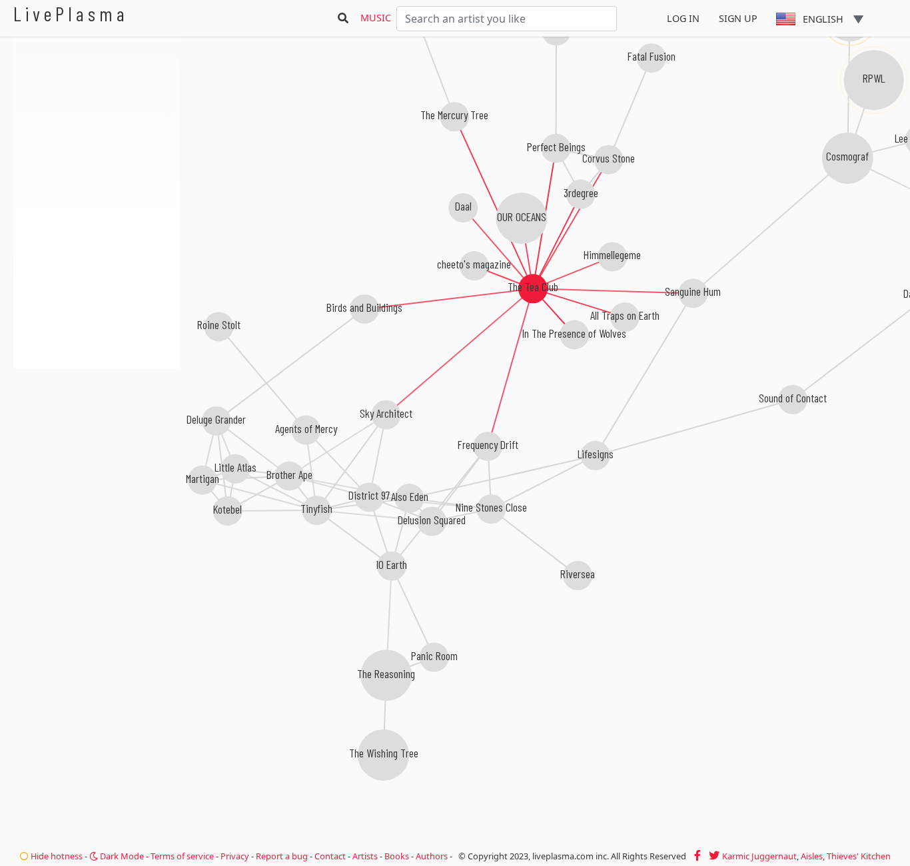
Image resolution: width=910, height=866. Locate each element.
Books (396, 856)
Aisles (812, 856)
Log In (683, 18)
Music (375, 17)
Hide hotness (56, 856)
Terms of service (182, 856)
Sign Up (738, 18)
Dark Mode (121, 856)
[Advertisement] (96, 439)
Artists (365, 856)
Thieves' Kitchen (859, 856)
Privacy (235, 856)
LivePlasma (71, 13)
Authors (432, 856)
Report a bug (282, 856)
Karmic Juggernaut (759, 856)
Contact (330, 856)
